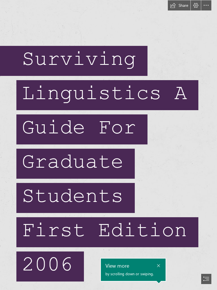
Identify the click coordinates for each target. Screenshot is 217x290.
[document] (108, 145)
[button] (179, 5)
